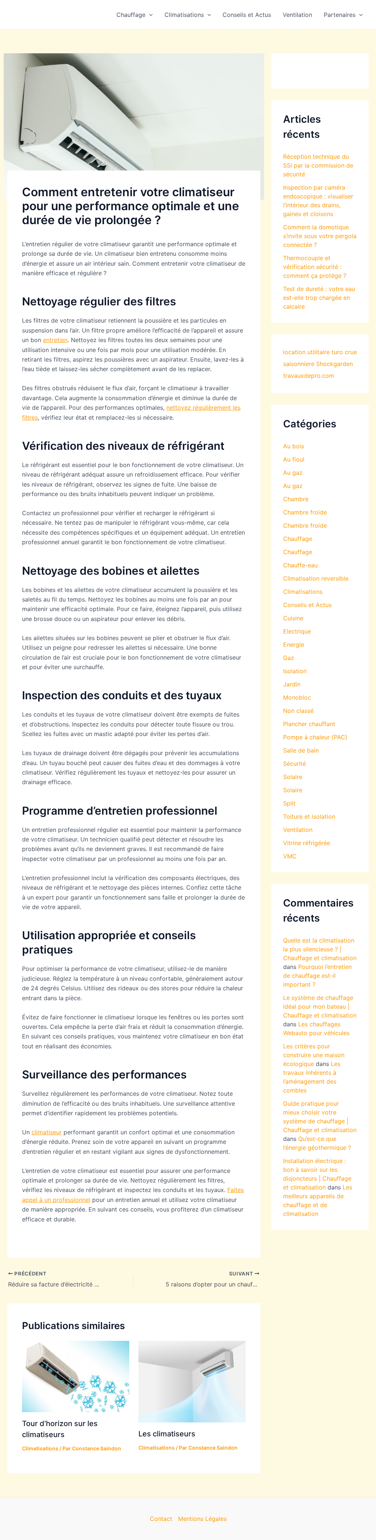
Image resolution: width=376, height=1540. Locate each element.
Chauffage (130, 14)
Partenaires (339, 14)
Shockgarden (334, 363)
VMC (290, 856)
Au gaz (293, 472)
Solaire (292, 776)
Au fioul (293, 459)
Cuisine (293, 618)
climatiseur (47, 1132)
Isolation (295, 671)
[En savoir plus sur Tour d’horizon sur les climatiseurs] (75, 1375)
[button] (149, 14)
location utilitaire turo (313, 352)
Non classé (298, 710)
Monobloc (297, 697)
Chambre (295, 499)
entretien (55, 340)
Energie (293, 644)
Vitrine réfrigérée (306, 843)
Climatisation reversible (315, 578)
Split (289, 803)
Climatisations (184, 14)
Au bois (293, 446)
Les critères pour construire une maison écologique (313, 1054)
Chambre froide (305, 512)
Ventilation (297, 14)
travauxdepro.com (308, 375)
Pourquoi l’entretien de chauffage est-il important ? (317, 975)
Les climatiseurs (166, 1433)
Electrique (297, 631)
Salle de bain (301, 750)
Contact (161, 1518)
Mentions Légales (202, 1518)
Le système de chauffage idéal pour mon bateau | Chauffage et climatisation (320, 1006)
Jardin (291, 684)
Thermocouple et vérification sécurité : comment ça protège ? (314, 266)
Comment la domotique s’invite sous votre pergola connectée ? (320, 235)
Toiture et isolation (309, 816)
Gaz (288, 657)
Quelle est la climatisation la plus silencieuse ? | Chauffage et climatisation (320, 949)
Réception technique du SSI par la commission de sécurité (318, 165)
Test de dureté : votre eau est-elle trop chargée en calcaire (319, 297)
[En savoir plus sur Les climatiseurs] (192, 1381)
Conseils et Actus (247, 14)
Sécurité (294, 763)
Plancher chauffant (309, 724)
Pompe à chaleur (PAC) (315, 737)
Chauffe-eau (300, 565)
